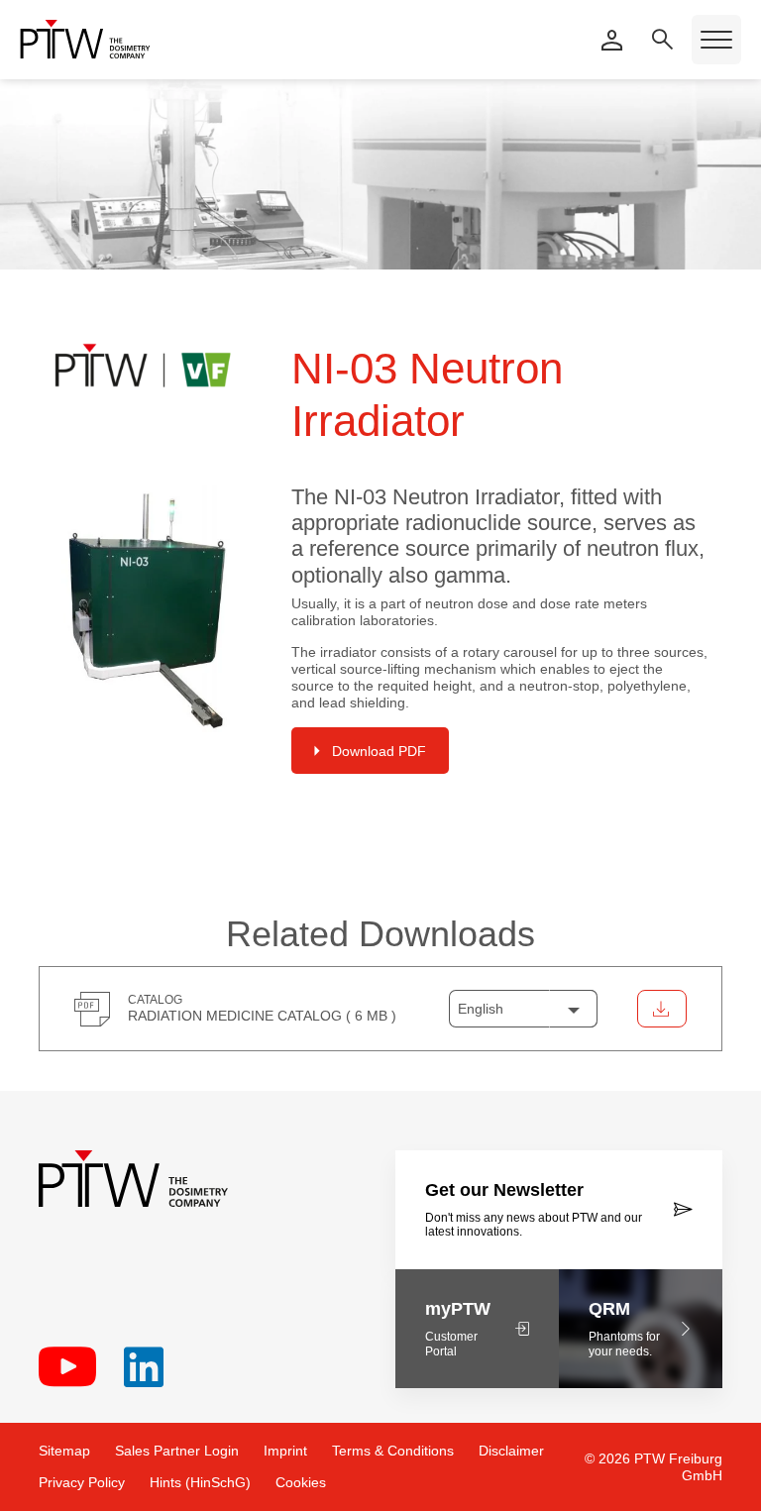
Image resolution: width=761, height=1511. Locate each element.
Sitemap (64, 1450)
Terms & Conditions (393, 1450)
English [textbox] (480, 1009)
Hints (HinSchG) (200, 1482)
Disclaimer (511, 1450)
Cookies (300, 1482)
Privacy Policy (82, 1482)
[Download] (662, 1008)
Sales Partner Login (177, 1450)
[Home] (85, 39)
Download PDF (379, 751)
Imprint (285, 1450)
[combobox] (523, 1008)
